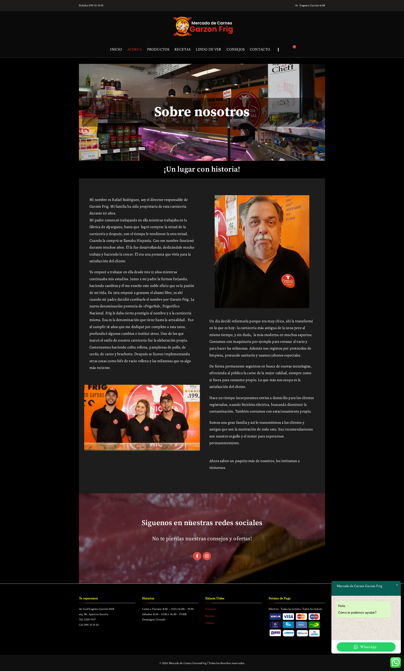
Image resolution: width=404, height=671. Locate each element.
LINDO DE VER (209, 49)
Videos (209, 623)
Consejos (210, 609)
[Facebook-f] (197, 556)
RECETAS (182, 49)
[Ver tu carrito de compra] (292, 49)
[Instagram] (207, 556)
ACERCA (134, 49)
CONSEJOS (236, 49)
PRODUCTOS (158, 49)
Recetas (209, 616)
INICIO (116, 49)
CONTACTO (260, 49)
